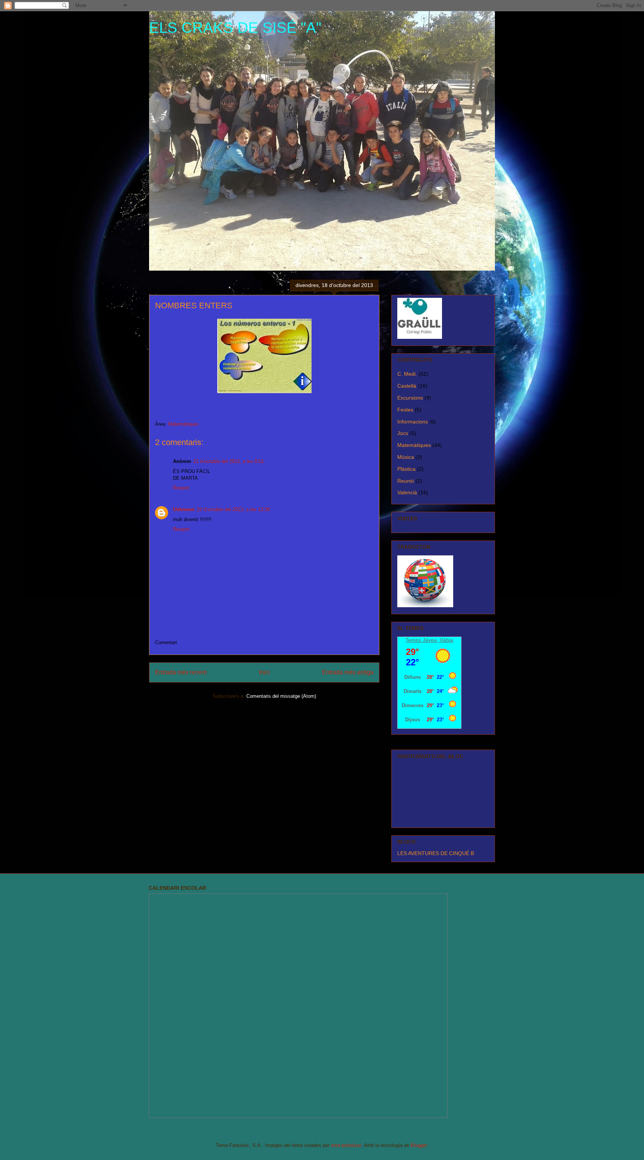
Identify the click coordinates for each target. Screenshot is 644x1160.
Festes (405, 410)
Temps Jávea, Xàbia (429, 640)
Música (405, 457)
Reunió (405, 481)
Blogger (419, 1145)
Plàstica (406, 469)
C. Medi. (407, 374)
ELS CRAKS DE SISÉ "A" (235, 27)
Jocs (402, 433)
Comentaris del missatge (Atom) (281, 696)
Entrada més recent (180, 672)
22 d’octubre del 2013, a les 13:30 (233, 509)
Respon (181, 488)
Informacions (412, 422)
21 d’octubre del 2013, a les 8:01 (228, 461)
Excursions (410, 398)
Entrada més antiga (347, 672)
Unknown (184, 509)
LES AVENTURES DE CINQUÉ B (435, 853)
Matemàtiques (183, 424)
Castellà (406, 386)
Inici (264, 672)
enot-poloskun (346, 1145)
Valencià (407, 492)
